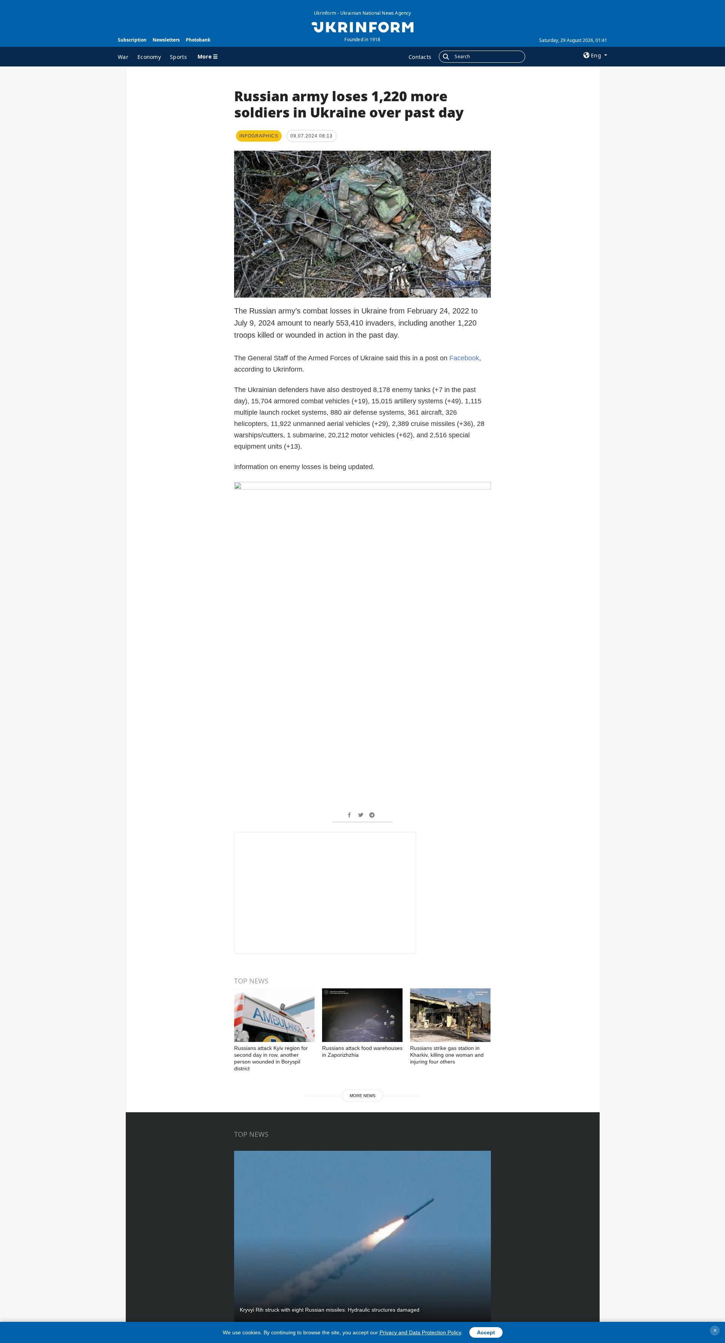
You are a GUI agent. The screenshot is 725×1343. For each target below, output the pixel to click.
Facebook (464, 358)
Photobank (198, 40)
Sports (178, 56)
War (123, 56)
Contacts (420, 56)
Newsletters (166, 40)
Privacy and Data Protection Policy (420, 1332)
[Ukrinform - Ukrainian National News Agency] (362, 26)
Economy (149, 56)
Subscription (132, 40)
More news (362, 1095)
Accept (486, 1332)
